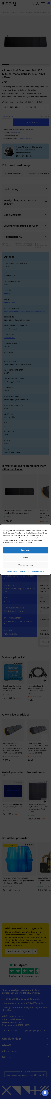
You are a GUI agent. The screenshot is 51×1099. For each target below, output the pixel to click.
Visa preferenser (25, 565)
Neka (25, 558)
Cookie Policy (12, 571)
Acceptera (25, 550)
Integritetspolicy (24, 571)
